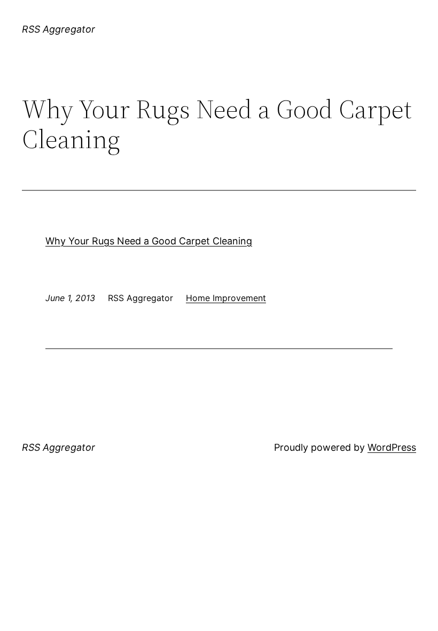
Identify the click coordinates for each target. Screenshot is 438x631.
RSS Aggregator (58, 29)
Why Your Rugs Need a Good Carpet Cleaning (148, 241)
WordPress (391, 447)
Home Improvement (226, 298)
